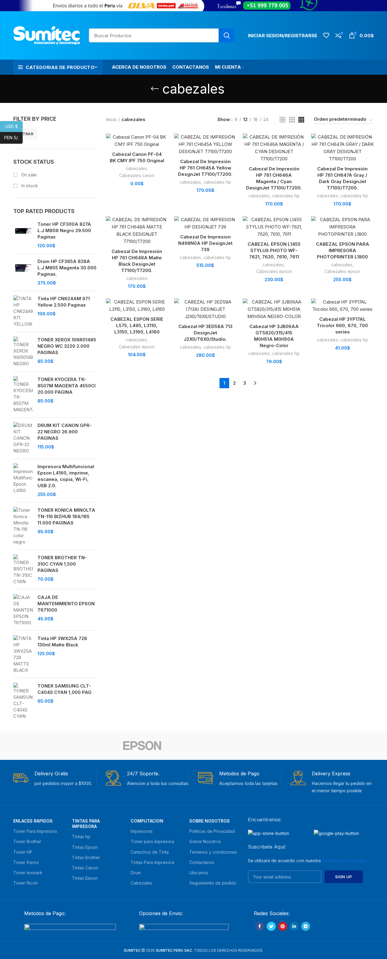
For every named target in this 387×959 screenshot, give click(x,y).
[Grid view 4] (301, 120)
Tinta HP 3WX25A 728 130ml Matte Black (62, 642)
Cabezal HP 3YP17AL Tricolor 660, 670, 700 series (342, 325)
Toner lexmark (27, 872)
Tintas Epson (85, 847)
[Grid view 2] (282, 120)
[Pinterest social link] (282, 926)
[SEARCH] (226, 35)
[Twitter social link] (271, 926)
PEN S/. (13, 137)
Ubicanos (198, 872)
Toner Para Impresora (35, 831)
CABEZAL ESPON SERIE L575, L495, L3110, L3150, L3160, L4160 (136, 325)
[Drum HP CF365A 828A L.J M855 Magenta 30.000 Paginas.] (23, 272)
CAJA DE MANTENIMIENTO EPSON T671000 (66, 603)
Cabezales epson (274, 271)
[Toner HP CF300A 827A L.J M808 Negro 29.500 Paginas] (23, 235)
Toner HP (22, 852)
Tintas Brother (86, 857)
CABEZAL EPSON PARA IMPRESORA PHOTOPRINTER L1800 (342, 250)
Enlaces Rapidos (33, 820)
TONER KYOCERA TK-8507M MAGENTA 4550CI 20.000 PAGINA (66, 385)
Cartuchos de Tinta (150, 852)
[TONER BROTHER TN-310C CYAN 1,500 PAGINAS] (23, 569)
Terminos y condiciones (213, 852)
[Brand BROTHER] (245, 745)
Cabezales (141, 882)
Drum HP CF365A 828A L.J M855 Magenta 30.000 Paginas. (66, 267)
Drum (136, 872)
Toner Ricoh (25, 882)
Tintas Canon (85, 867)
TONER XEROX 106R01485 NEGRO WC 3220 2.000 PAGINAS (66, 346)
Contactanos (201, 862)
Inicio (111, 119)
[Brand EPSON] (142, 745)
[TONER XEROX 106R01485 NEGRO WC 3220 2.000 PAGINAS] (23, 352)
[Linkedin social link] (294, 926)
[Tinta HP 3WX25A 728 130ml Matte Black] (23, 654)
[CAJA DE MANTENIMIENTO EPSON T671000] (23, 610)
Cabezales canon (136, 175)
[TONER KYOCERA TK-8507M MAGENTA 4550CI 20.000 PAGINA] (23, 394)
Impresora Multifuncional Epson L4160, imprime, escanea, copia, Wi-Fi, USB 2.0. (65, 476)
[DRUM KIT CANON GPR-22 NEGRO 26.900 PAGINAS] (23, 438)
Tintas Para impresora (152, 862)
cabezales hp (217, 182)
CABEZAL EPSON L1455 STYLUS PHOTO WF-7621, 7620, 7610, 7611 (274, 250)
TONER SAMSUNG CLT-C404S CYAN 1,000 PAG (64, 689)
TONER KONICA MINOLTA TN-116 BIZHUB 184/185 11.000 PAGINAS (66, 516)
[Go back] (154, 89)
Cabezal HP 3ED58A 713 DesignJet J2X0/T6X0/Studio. (205, 332)
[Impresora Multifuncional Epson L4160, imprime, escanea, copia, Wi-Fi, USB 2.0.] (23, 480)
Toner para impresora (152, 841)
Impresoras (142, 831)
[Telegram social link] (305, 926)
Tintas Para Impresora (86, 823)
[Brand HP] (90, 745)
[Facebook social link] (259, 926)
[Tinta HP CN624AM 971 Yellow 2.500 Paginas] (23, 311)
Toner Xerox (26, 862)
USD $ (14, 126)
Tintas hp (81, 836)
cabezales (136, 168)
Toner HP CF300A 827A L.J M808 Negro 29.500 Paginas (64, 230)
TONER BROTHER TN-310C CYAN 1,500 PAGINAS (62, 564)
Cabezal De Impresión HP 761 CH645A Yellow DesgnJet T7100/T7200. (205, 168)
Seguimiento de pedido (212, 882)
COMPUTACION (147, 820)
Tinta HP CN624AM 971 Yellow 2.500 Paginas (63, 302)
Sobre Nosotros (209, 820)
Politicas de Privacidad (212, 831)
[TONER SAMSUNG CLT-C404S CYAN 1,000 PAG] (23, 701)
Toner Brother (27, 841)
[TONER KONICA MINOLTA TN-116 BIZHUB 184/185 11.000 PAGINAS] (23, 526)
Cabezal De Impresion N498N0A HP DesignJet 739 (205, 243)
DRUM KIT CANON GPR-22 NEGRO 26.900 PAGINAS (64, 431)
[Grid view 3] (292, 120)
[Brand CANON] (193, 745)
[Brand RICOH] (39, 745)
